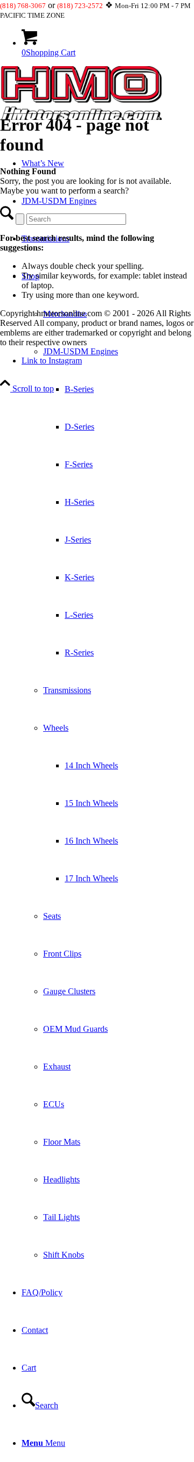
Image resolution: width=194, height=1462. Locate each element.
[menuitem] (108, 766)
